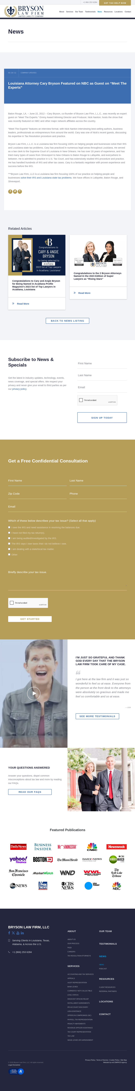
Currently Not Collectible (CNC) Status (80, 993)
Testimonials (90, 12)
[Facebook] (9, 933)
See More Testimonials (97, 716)
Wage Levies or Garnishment (80, 1040)
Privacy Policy (90, 1060)
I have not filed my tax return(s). (28, 533)
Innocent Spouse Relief (78, 999)
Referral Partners (108, 991)
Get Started (30, 619)
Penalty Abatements (76, 1024)
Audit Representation (77, 983)
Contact (128, 12)
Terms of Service (102, 1060)
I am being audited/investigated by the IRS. (34, 538)
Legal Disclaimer (14, 1065)
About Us (72, 939)
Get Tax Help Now (115, 3)
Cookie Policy (114, 1060)
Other (14, 554)
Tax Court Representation (79, 1032)
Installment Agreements (79, 1003)
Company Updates (28, 73)
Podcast (103, 969)
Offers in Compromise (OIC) (79, 1015)
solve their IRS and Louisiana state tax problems (46, 177)
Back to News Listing (67, 320)
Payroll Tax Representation (80, 1020)
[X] (13, 932)
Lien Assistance (74, 1011)
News (100, 12)
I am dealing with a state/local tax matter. (32, 549)
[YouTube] (17, 933)
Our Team (79, 12)
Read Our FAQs (30, 792)
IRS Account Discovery (78, 1007)
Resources (108, 12)
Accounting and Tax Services (81, 974)
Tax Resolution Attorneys (79, 956)
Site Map (123, 1060)
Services (69, 12)
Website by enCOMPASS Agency (115, 1062)
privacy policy (19, 389)
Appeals (71, 978)
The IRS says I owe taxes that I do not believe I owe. (39, 544)
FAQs (70, 948)
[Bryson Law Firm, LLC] (24, 11)
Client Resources (107, 987)
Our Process (73, 943)
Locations (119, 12)
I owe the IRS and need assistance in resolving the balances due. (45, 527)
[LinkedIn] (22, 933)
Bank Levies (73, 987)
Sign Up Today (102, 417)
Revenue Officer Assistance (80, 1028)
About (61, 12)
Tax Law (71, 1036)
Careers (71, 952)
